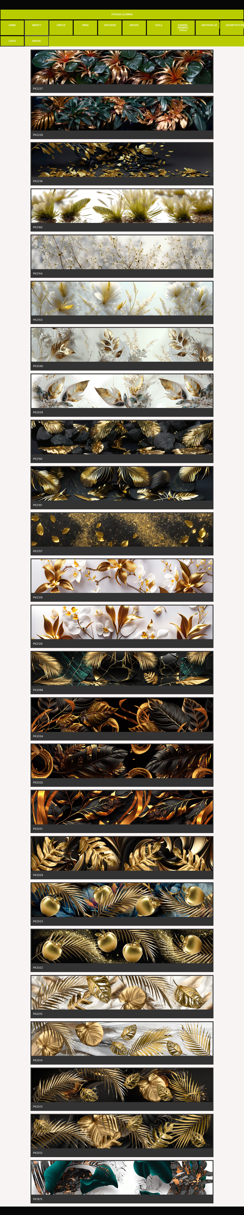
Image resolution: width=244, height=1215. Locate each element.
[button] (122, 14)
